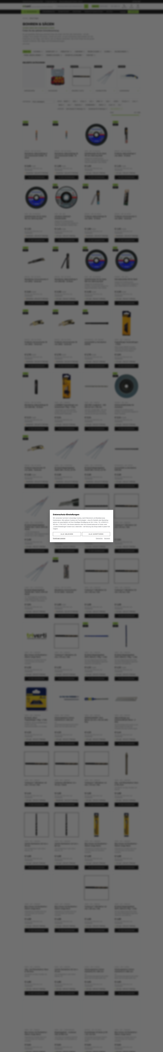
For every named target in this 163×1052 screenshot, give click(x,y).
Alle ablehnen (67, 534)
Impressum (107, 538)
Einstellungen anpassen (59, 538)
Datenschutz (99, 538)
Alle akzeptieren (96, 534)
